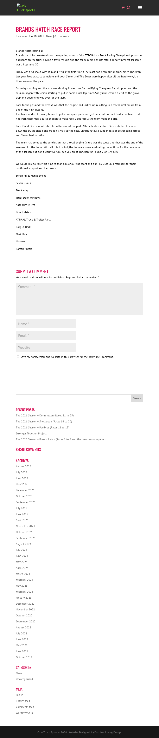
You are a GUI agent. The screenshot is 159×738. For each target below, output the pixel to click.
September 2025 (25, 502)
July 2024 (21, 550)
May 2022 (22, 645)
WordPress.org (24, 713)
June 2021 (22, 651)
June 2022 (22, 639)
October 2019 (24, 657)
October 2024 (24, 532)
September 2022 (25, 621)
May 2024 (22, 562)
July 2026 (21, 472)
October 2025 (24, 496)
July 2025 (21, 508)
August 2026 (23, 466)
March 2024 (23, 574)
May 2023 (22, 585)
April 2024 (22, 568)
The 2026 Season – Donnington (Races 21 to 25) (45, 415)
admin (23, 36)
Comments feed (25, 707)
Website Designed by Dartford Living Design (95, 732)
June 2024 (22, 556)
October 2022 (24, 615)
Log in (19, 695)
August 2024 (23, 544)
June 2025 (22, 514)
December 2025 (25, 490)
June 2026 (22, 478)
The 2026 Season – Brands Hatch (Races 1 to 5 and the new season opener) (60, 439)
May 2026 (22, 484)
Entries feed (23, 701)
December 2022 (25, 603)
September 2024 (25, 538)
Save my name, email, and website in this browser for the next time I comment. (67, 357)
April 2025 (22, 520)
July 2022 (21, 633)
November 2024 (25, 526)
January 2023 (24, 597)
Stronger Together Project (31, 433)
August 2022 (23, 627)
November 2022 (25, 609)
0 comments (61, 36)
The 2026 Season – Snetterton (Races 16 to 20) (44, 421)
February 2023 (24, 591)
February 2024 (24, 579)
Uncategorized (24, 679)
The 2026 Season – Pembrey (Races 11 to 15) (42, 427)
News (49, 36)
